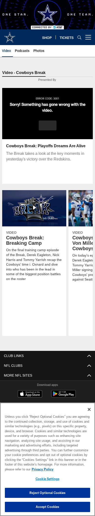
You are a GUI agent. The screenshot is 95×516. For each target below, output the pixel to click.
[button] (48, 126)
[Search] (79, 37)
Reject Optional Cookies (47, 493)
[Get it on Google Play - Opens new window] (63, 397)
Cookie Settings (47, 479)
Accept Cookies (47, 507)
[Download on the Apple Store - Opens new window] (30, 395)
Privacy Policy (41, 469)
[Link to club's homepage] (10, 35)
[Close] (89, 409)
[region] (47, 459)
